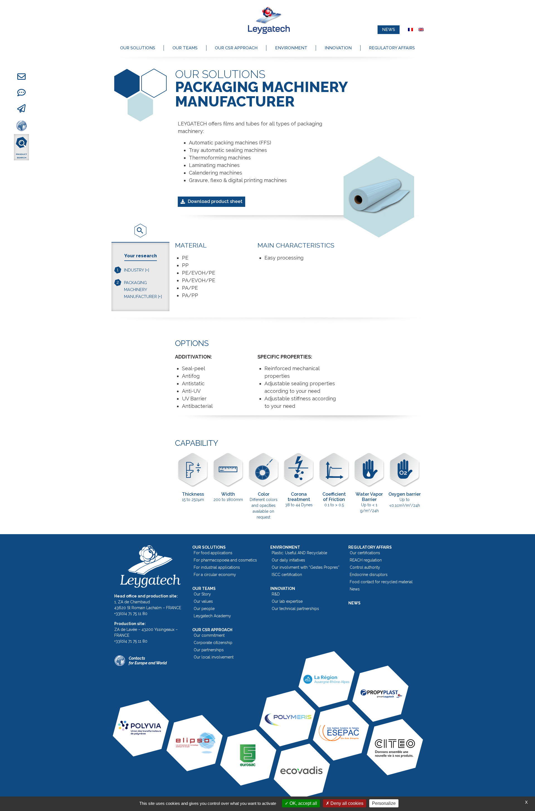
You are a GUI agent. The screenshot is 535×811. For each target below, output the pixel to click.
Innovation (338, 47)
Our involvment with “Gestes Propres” (305, 567)
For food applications (213, 553)
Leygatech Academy (212, 616)
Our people (204, 608)
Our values (203, 601)
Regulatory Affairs (392, 47)
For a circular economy (215, 574)
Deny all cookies (346, 803)
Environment (291, 47)
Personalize (384, 803)
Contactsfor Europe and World (148, 660)
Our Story (202, 594)
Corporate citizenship (213, 642)
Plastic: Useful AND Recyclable (299, 553)
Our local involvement (214, 657)
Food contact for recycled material (381, 582)
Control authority (365, 567)
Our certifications (365, 553)
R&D (276, 594)
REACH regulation (366, 560)
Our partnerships (209, 650)
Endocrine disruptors (369, 574)
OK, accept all (302, 803)
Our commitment (209, 635)
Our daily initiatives (288, 560)
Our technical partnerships (295, 608)
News (355, 589)
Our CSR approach (236, 47)
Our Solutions (137, 47)
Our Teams (185, 47)
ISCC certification (287, 574)
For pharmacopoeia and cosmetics (225, 560)
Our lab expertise (287, 601)
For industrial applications (217, 567)
